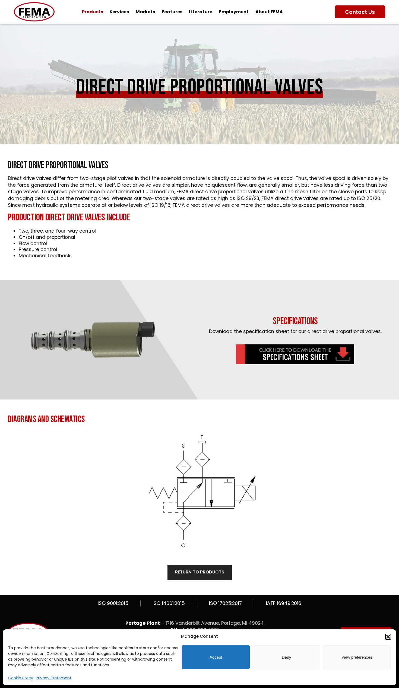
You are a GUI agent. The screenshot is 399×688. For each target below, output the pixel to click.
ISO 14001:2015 (169, 603)
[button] (388, 636)
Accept (216, 657)
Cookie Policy (20, 678)
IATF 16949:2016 (283, 603)
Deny (286, 657)
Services (119, 12)
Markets (145, 12)
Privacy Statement (53, 678)
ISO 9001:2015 (113, 603)
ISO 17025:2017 (225, 603)
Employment (234, 12)
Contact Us (360, 12)
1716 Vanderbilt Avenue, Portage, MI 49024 (215, 623)
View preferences (356, 657)
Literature (200, 12)
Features (172, 12)
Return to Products (199, 572)
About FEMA (269, 12)
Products (92, 12)
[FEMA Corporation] (34, 20)
